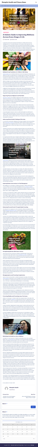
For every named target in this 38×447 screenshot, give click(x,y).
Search (4, 403)
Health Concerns (6, 32)
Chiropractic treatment (7, 97)
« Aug (4, 438)
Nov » (34, 438)
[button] (12, 389)
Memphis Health (13, 387)
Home (2, 5)
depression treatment (9, 122)
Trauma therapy (5, 160)
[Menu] (36, 2)
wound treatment (6, 278)
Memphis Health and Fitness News (14, 2)
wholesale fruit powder (23, 254)
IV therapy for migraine (29, 186)
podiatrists (13, 299)
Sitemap (32, 445)
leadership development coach (11, 210)
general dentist (11, 339)
